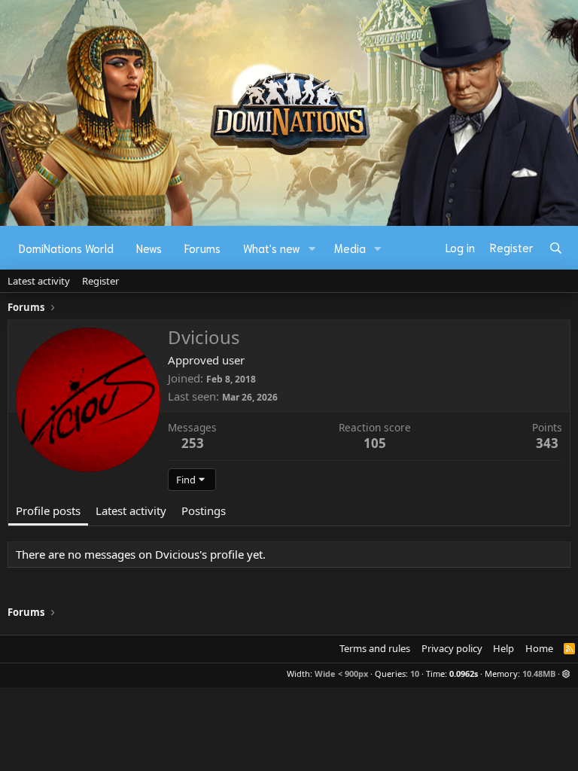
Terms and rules (374, 648)
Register (100, 281)
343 (547, 443)
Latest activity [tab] (131, 510)
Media (350, 247)
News (149, 247)
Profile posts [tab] (48, 510)
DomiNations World (66, 247)
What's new (271, 247)
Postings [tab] (203, 510)
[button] (312, 248)
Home (539, 648)
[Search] (555, 248)
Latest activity (39, 281)
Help (503, 648)
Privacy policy (451, 648)
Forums (202, 247)
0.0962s (463, 673)
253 (192, 443)
